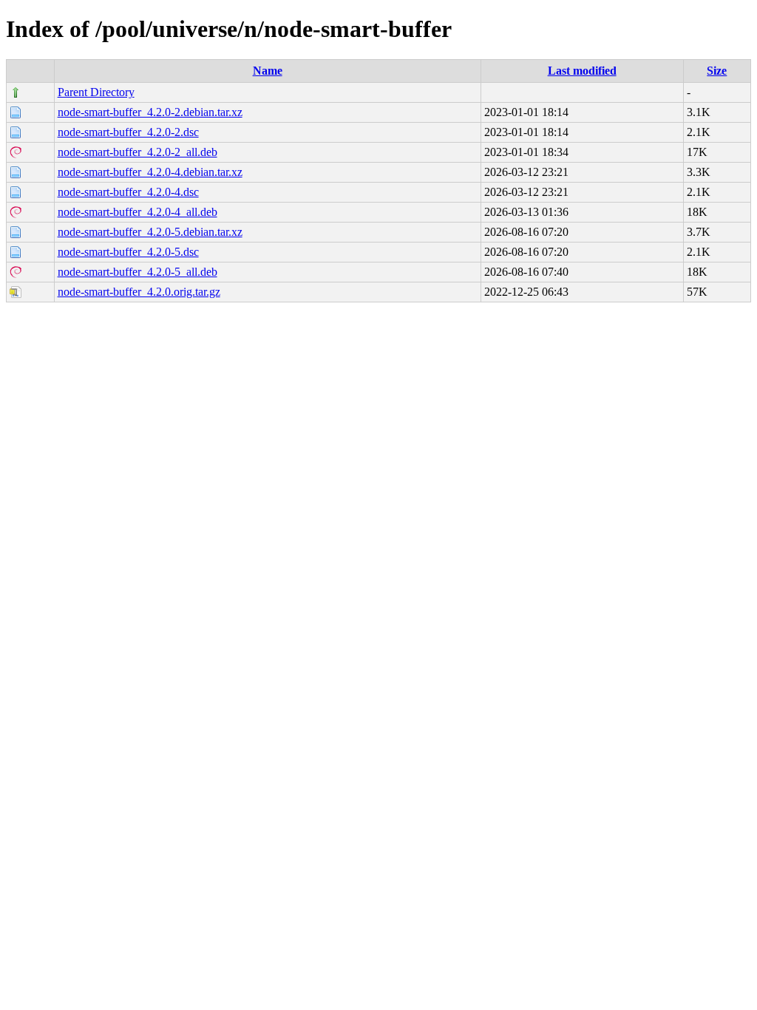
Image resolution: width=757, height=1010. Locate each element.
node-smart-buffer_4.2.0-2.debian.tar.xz (150, 112)
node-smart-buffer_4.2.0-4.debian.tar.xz (150, 172)
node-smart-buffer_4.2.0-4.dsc (128, 192)
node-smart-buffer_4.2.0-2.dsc (128, 132)
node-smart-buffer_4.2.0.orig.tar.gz (139, 291)
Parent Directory (96, 92)
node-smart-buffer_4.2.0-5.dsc (128, 251)
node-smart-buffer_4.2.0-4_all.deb (137, 212)
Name (267, 70)
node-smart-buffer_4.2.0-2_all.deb (137, 152)
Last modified (582, 70)
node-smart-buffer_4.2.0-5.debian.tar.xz (150, 232)
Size (717, 70)
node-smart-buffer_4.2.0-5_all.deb (137, 271)
